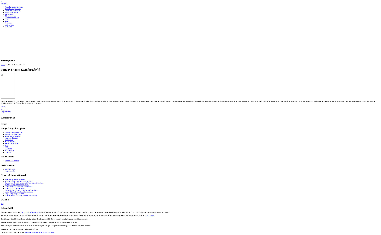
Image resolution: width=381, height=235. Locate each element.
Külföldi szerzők (10, 169)
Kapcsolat (28, 232)
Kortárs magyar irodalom (12, 10)
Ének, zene (8, 26)
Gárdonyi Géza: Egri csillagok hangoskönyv (19, 192)
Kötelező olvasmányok (12, 161)
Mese (6, 19)
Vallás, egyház (9, 25)
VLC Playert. (150, 215)
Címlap (3, 65)
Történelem (8, 23)
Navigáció (4, 3)
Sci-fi (6, 21)
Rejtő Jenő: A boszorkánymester (15, 179)
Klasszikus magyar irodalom (14, 7)
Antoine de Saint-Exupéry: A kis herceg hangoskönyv (21, 190)
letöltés (3, 106)
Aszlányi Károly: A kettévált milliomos (17, 185)
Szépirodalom (9, 14)
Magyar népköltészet (11, 12)
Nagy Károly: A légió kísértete (14, 194)
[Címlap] (1, 2)
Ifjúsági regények (10, 16)
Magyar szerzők (6, 112)
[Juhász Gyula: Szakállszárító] (8, 98)
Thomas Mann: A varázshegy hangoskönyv (18, 186)
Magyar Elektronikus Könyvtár (30, 212)
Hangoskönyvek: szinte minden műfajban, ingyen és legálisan (24, 183)
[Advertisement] (190, 43)
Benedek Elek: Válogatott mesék (15, 188)
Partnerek (51, 232)
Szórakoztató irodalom (12, 18)
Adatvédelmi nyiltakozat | (40, 232)
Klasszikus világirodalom (13, 9)
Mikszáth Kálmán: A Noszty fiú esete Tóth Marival (21, 195)
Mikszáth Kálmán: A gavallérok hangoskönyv (19, 181)
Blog (2, 204)
